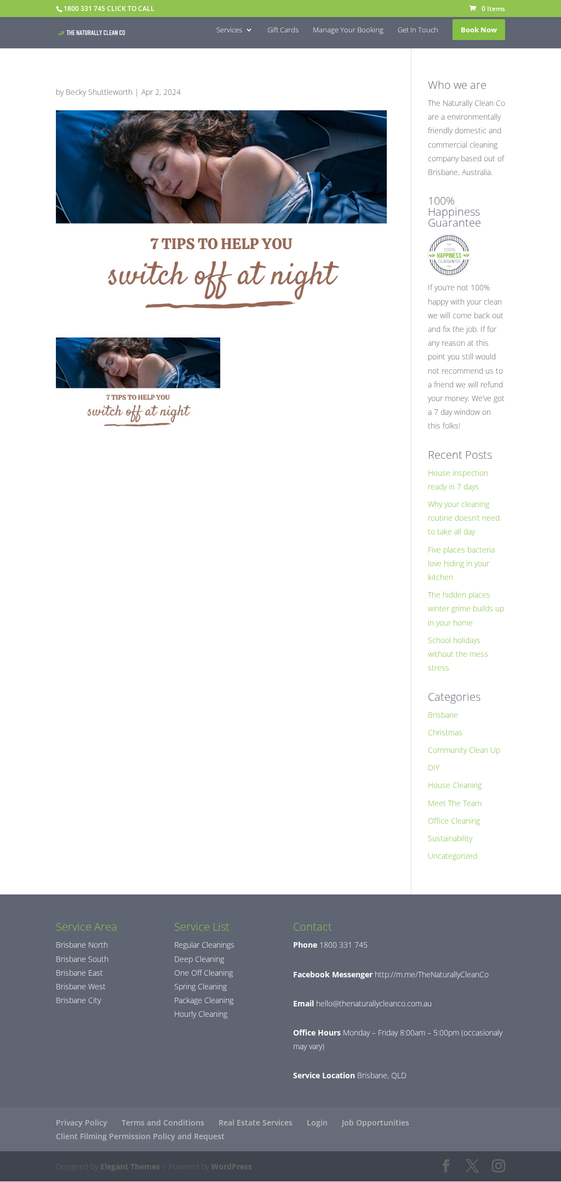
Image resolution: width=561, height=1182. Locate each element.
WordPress (231, 1166)
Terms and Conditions (163, 1122)
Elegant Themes (130, 1166)
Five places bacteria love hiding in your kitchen (461, 563)
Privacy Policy (81, 1122)
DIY (433, 767)
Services (229, 30)
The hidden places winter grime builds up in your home (466, 608)
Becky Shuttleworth (99, 92)
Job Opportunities (375, 1122)
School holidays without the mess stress (458, 654)
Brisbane (443, 715)
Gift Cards (283, 30)
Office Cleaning (454, 820)
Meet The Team (455, 803)
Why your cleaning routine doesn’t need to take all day (464, 518)
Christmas (445, 732)
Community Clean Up (464, 750)
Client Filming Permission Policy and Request (140, 1136)
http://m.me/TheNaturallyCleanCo (431, 974)
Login (317, 1122)
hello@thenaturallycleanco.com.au (374, 1003)
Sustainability (450, 838)
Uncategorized (452, 856)
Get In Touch (418, 30)
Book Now (479, 30)
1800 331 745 (342, 944)
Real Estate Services (256, 1122)
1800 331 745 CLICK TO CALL (109, 8)
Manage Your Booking (348, 30)
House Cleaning (455, 785)
